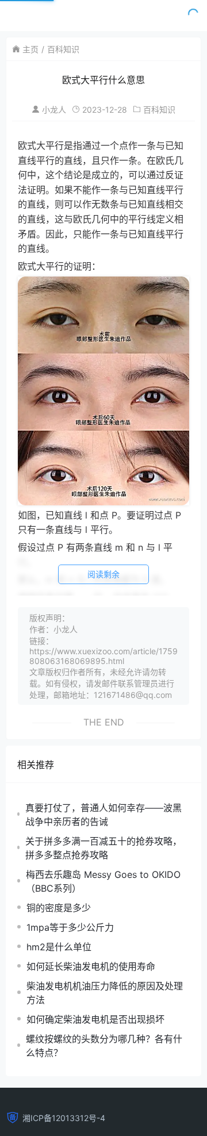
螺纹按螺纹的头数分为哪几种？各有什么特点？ (104, 1045)
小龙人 (54, 109)
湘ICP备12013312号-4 (63, 1118)
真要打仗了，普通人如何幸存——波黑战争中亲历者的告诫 (103, 814)
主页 (30, 49)
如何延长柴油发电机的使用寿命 (90, 966)
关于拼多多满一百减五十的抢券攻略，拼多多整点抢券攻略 (103, 848)
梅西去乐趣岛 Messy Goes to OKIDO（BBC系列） (103, 881)
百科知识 (63, 49)
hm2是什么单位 (58, 947)
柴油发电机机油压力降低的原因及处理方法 (104, 992)
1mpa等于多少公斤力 (70, 927)
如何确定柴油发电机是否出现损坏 (95, 1019)
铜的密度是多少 (58, 908)
